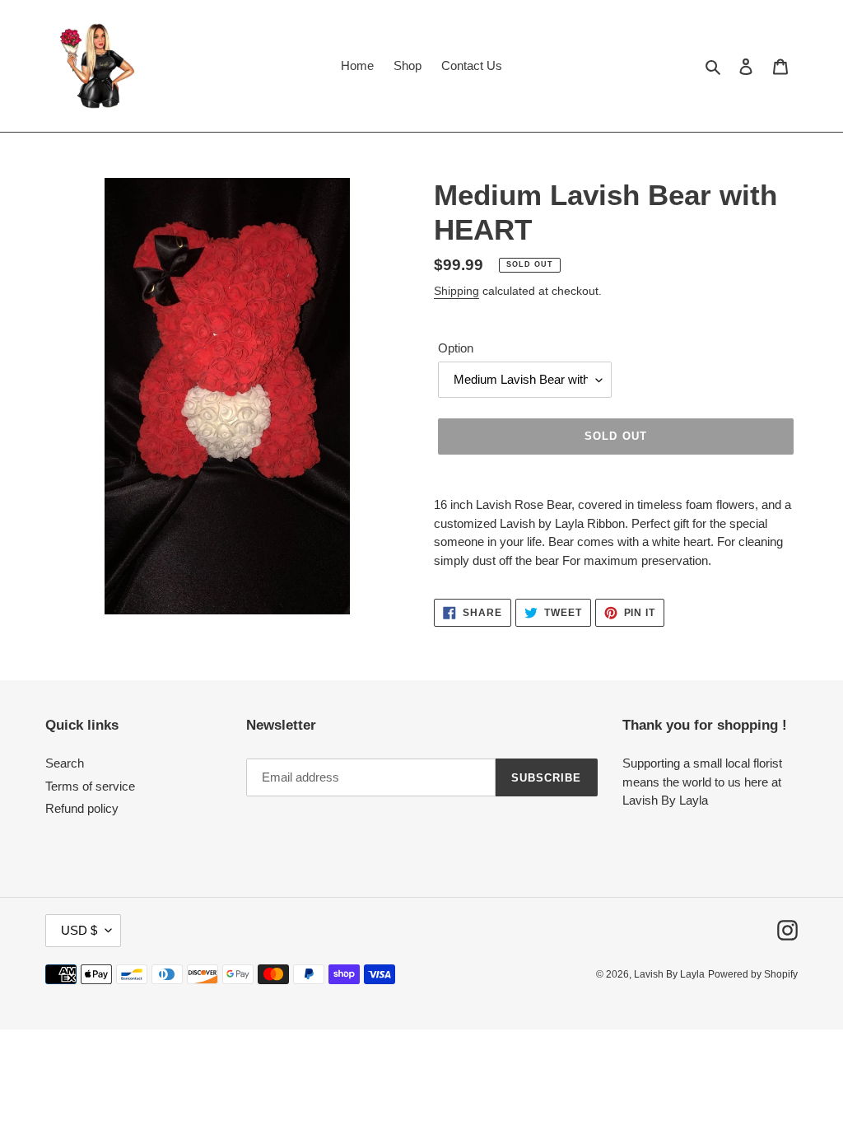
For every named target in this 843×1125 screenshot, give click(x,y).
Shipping (456, 290)
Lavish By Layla (669, 974)
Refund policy (82, 808)
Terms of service (90, 786)
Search (64, 763)
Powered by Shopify (753, 974)
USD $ (79, 930)
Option (455, 348)
